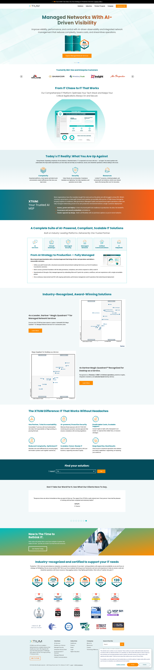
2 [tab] (73, 520)
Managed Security (59, 647)
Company (110, 6)
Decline (144, 664)
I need (52, 471)
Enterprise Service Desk (60, 649)
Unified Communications (60, 657)
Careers (89, 647)
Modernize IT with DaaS (77, 53)
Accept (132, 664)
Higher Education (75, 651)
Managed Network (59, 655)
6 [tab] (83, 520)
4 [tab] (78, 520)
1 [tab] (71, 520)
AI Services (57, 643)
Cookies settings (120, 664)
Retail (72, 647)
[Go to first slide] (132, 76)
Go (101, 471)
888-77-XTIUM (35, 658)
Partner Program (100, 6)
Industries (89, 6)
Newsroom (90, 645)
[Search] (122, 644)
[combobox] (111, 644)
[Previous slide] (21, 76)
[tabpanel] (87, 504)
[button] (74, 62)
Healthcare (73, 643)
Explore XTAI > (98, 1)
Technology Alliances (92, 649)
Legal (72, 649)
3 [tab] (76, 520)
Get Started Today (37, 549)
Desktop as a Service (59, 645)
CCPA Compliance (78, 665)
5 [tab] (81, 520)
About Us (89, 643)
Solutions (80, 6)
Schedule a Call (121, 6)
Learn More (35, 330)
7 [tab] (86, 520)
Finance (73, 645)
